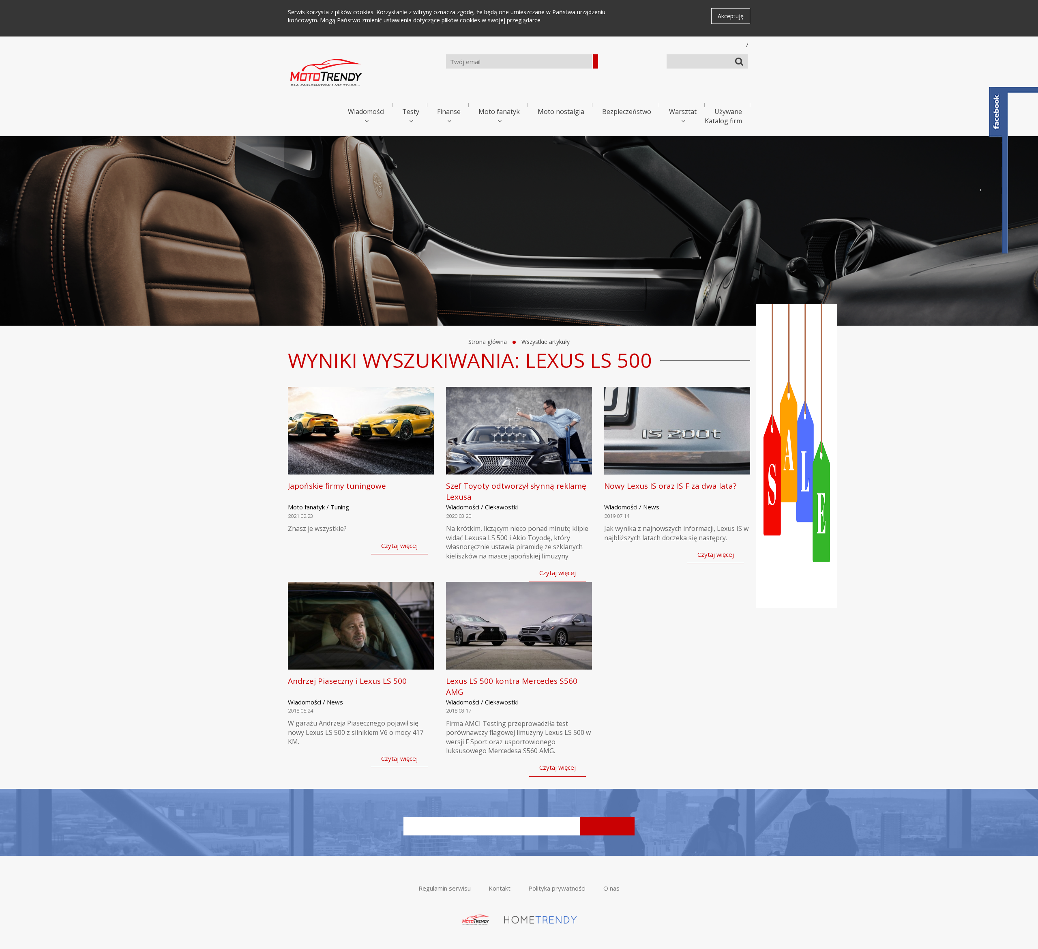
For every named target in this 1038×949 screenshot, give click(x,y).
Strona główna (487, 342)
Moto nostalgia (561, 111)
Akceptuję (731, 16)
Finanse (449, 111)
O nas (611, 888)
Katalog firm (723, 120)
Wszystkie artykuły (545, 342)
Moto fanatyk (499, 111)
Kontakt (499, 888)
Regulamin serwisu (444, 888)
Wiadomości (366, 111)
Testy (410, 111)
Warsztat (683, 111)
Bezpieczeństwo (626, 111)
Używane (728, 111)
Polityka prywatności (556, 888)
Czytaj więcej (399, 545)
